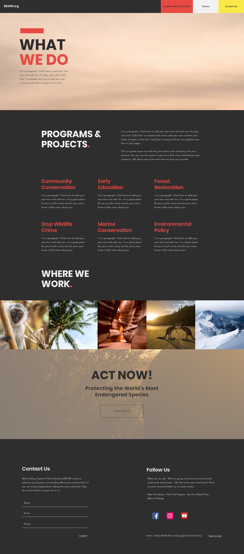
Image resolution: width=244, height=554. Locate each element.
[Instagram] (170, 515)
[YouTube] (184, 515)
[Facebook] (155, 515)
